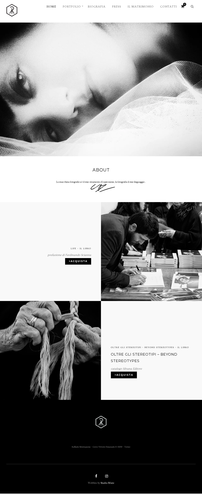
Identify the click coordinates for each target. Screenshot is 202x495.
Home (51, 6)
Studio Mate (107, 483)
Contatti (168, 6)
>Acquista (78, 261)
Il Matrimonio (141, 6)
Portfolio (72, 6)
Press (116, 6)
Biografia (97, 6)
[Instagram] (106, 476)
